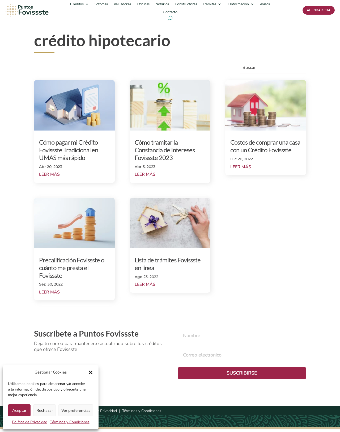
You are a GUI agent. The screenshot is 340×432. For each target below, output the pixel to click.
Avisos (265, 4)
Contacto (170, 12)
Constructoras (186, 4)
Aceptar (19, 410)
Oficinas (143, 4)
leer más (49, 174)
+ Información (238, 4)
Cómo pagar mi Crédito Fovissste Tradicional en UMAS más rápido (68, 149)
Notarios (162, 4)
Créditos (76, 4)
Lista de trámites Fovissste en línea (168, 263)
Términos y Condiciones (70, 422)
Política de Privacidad (29, 422)
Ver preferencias (75, 410)
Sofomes (101, 4)
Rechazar (44, 410)
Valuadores (122, 4)
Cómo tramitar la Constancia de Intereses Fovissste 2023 (165, 149)
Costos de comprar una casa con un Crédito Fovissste (265, 146)
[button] (90, 372)
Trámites (209, 4)
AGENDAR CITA (318, 10)
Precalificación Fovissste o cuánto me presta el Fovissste (71, 267)
